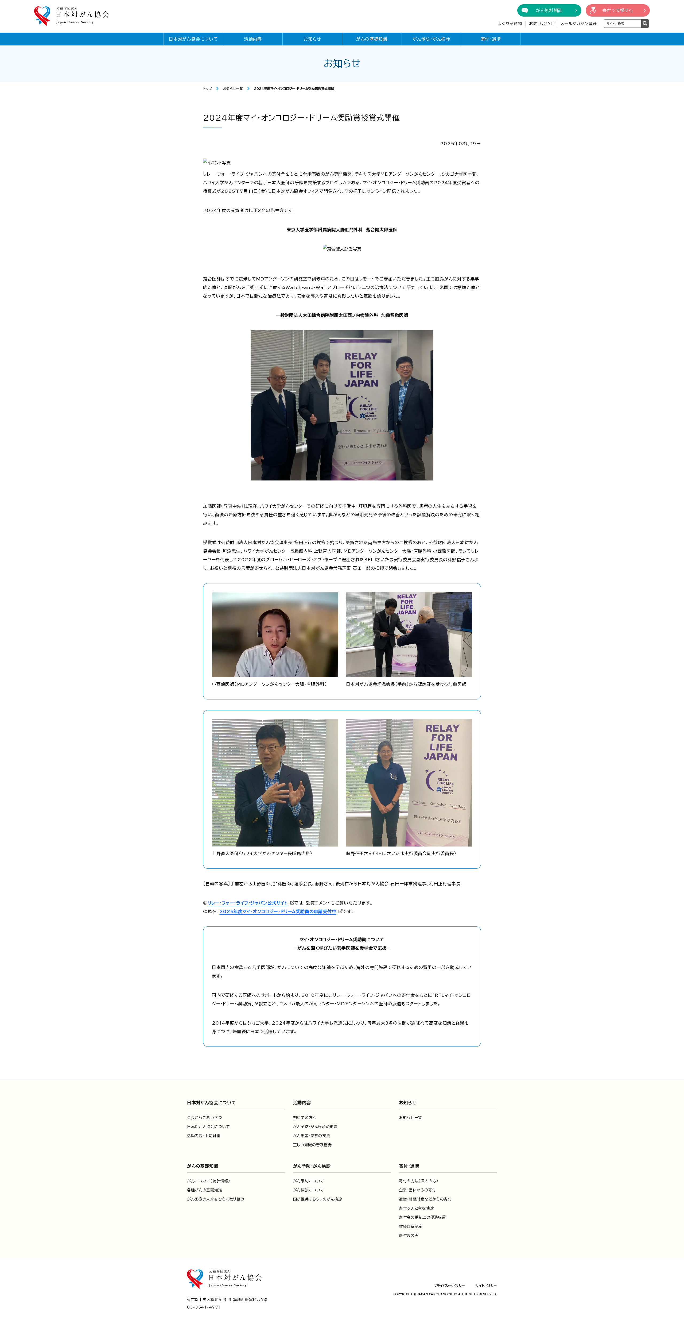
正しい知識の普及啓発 (312, 1145)
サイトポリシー (486, 1285)
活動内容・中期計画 (203, 1136)
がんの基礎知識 (371, 39)
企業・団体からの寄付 (417, 1190)
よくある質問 (510, 24)
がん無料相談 (549, 10)
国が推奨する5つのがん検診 (317, 1199)
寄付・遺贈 (491, 39)
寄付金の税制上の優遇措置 (422, 1217)
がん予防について (308, 1181)
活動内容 (253, 39)
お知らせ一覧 (233, 88)
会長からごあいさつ (204, 1118)
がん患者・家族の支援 (311, 1136)
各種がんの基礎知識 (204, 1190)
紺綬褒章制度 (410, 1226)
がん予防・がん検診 (431, 39)
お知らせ (312, 39)
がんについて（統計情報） (208, 1181)
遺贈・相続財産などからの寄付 (425, 1199)
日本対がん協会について (193, 39)
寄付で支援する (617, 10)
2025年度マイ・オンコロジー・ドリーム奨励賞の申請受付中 (277, 911)
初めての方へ (305, 1118)
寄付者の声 (409, 1235)
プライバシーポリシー (449, 1285)
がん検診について (308, 1190)
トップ (207, 88)
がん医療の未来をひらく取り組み (215, 1199)
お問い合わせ (541, 24)
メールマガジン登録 (578, 24)
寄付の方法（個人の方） (418, 1181)
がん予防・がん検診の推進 (315, 1127)
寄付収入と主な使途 (416, 1208)
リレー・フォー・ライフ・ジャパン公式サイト (248, 903)
